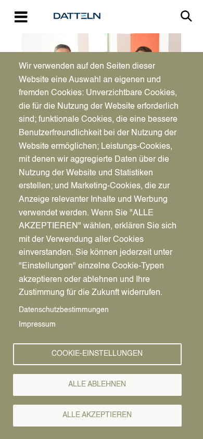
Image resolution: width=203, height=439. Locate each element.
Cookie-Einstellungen (97, 354)
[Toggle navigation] (20, 16)
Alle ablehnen (97, 384)
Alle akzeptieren (97, 415)
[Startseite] (81, 16)
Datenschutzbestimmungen (64, 310)
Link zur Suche (186, 16)
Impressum (37, 324)
